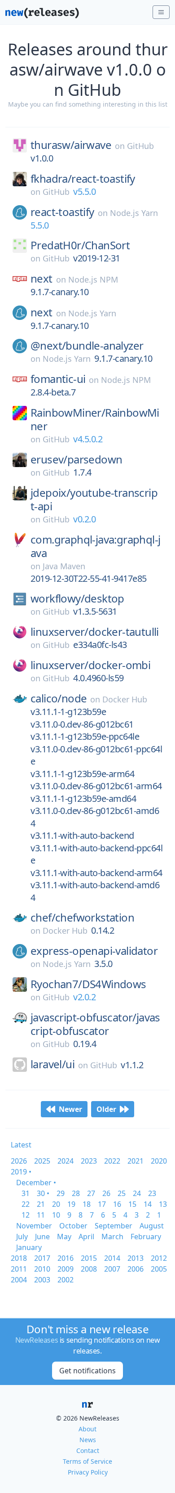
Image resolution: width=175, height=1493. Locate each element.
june (42, 1236)
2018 (19, 1258)
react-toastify (62, 212)
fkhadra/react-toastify (83, 178)
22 (26, 1204)
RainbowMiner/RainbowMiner (95, 419)
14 (148, 1204)
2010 (42, 1269)
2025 (42, 1161)
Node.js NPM (93, 279)
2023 (89, 1161)
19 (71, 1204)
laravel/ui (52, 1064)
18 (87, 1204)
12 (26, 1215)
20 (56, 1204)
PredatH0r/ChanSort (80, 245)
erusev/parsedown (76, 459)
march (112, 1236)
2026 (19, 1161)
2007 (112, 1269)
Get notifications (87, 1371)
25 (122, 1193)
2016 (65, 1258)
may (64, 1236)
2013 (135, 1258)
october (73, 1226)
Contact (87, 1450)
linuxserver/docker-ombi (90, 665)
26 (106, 1193)
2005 (159, 1269)
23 (152, 1193)
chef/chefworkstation (82, 917)
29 (61, 1193)
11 (41, 1215)
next (41, 278)
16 (117, 1204)
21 (41, 1204)
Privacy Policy (88, 1472)
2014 (112, 1258)
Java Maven (64, 566)
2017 (42, 1258)
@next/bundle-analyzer (87, 345)
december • (36, 1182)
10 (56, 1215)
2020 (159, 1161)
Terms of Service (87, 1461)
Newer (70, 1109)
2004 (19, 1280)
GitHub (140, 145)
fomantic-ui (58, 379)
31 (26, 1193)
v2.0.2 (84, 997)
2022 (112, 1161)
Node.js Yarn (134, 212)
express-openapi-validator (94, 951)
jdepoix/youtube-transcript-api (94, 499)
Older (106, 1109)
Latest (21, 1145)
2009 (65, 1269)
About (87, 1429)
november (34, 1226)
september (113, 1226)
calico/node (59, 698)
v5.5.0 (84, 191)
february (146, 1236)
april (86, 1236)
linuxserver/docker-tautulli (95, 632)
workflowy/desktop (77, 598)
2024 (65, 1161)
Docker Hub (124, 699)
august (152, 1226)
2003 (42, 1280)
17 (102, 1204)
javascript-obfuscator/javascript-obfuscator (95, 1024)
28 (76, 1193)
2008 (89, 1269)
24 (137, 1193)
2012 (159, 1258)
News (87, 1439)
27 (91, 1193)
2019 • (21, 1172)
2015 (89, 1258)
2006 (135, 1269)
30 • (43, 1193)
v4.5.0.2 (87, 439)
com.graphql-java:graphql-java (95, 546)
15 (132, 1204)
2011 (19, 1269)
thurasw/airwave (71, 145)
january (29, 1247)
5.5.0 (40, 225)
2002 (65, 1280)
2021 (135, 1161)
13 (163, 1204)
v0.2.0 (84, 519)
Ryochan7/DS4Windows (88, 984)
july (22, 1236)
